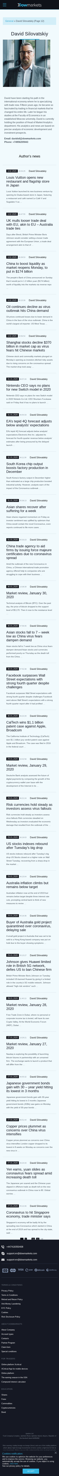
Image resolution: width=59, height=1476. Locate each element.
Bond (3, 1412)
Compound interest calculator (13, 1382)
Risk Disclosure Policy (10, 1317)
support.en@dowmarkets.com (22, 1253)
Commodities (6, 1403)
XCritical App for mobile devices (14, 1369)
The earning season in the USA (14, 1377)
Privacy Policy (7, 1291)
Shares (4, 1395)
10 (33, 1239)
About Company (8, 1330)
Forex (3, 1399)
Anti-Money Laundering (10, 1304)
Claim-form (5, 1347)
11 (38, 1239)
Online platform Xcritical (11, 1364)
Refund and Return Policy (12, 1299)
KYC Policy (6, 1308)
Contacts (5, 1338)
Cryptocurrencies (8, 1408)
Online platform (7, 1373)
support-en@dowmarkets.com (22, 1260)
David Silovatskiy (37, 171)
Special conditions (9, 1351)
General (9, 21)
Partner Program (8, 1343)
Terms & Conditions (9, 1295)
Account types (7, 1334)
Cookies (4, 1312)
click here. (14, 1464)
